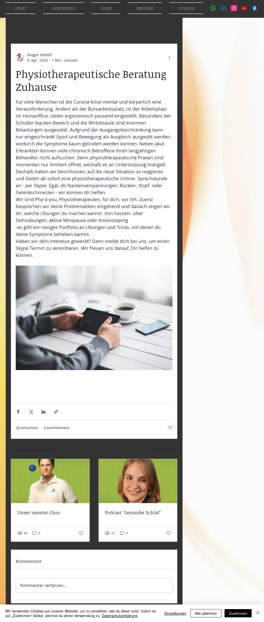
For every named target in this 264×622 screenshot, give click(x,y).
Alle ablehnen (206, 613)
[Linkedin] (223, 8)
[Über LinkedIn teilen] (43, 411)
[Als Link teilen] (56, 411)
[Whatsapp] (213, 8)
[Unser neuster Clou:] (50, 481)
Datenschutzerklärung (120, 615)
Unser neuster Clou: (38, 512)
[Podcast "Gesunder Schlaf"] (138, 481)
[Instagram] (234, 8)
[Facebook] (254, 8)
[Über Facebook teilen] (18, 411)
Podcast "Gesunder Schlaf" (133, 512)
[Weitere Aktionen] (169, 57)
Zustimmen (238, 613)
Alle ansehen (161, 449)
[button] (170, 28)
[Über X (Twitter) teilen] (30, 411)
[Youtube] (244, 8)
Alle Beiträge (22, 28)
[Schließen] (258, 613)
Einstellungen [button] (175, 613)
